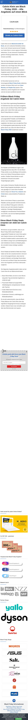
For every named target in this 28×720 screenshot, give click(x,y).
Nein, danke (14, 368)
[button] (14, 355)
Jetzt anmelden (14, 366)
